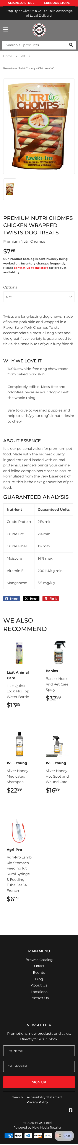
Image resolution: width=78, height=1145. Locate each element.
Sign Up (39, 1082)
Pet (23, 56)
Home (7, 56)
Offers (39, 966)
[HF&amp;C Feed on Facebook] (71, 1111)
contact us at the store (31, 267)
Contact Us (39, 998)
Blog (39, 979)
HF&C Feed (43, 1122)
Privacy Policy (37, 1102)
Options (10, 287)
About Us (39, 985)
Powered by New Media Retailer (37, 1127)
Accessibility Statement (45, 1097)
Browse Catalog (39, 960)
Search (17, 1097)
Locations (39, 992)
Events (39, 972)
